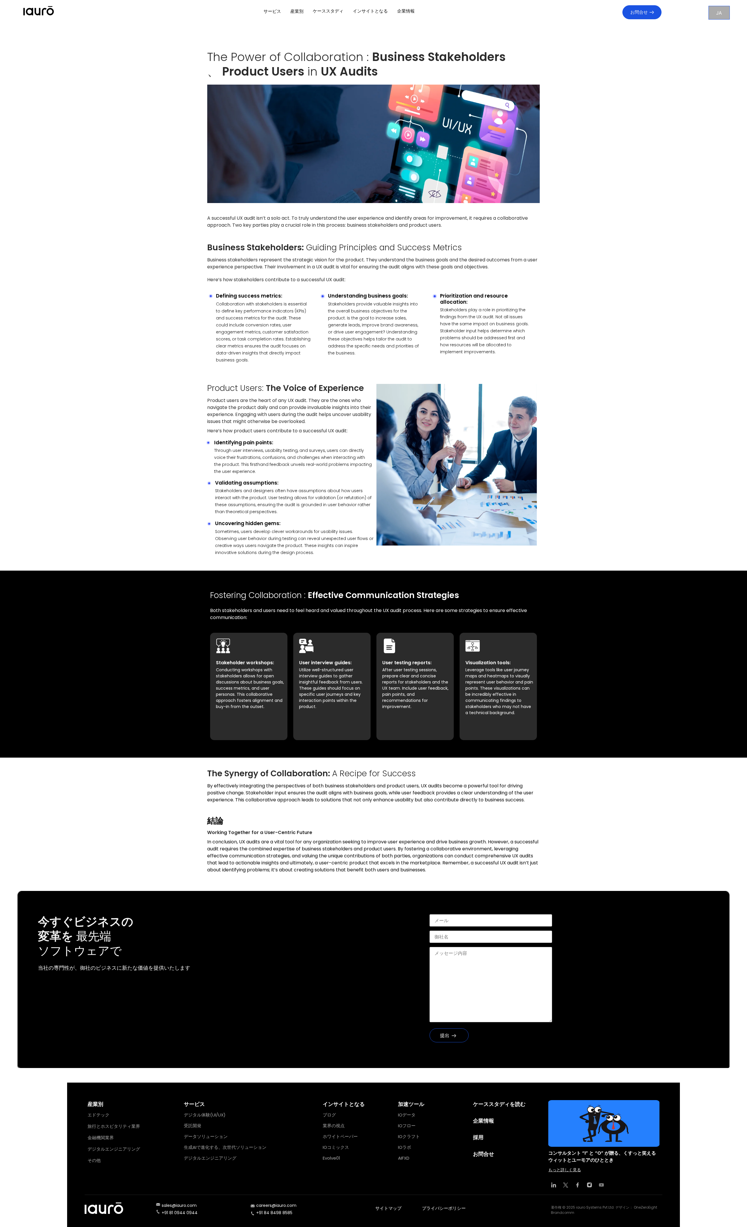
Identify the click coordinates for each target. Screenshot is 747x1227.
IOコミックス (336, 1147)
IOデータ (407, 1115)
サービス (272, 11)
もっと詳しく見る (564, 1170)
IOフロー (407, 1126)
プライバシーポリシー (444, 1208)
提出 (444, 1035)
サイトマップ (388, 1208)
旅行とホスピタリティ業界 (114, 1126)
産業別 (296, 11)
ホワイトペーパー (340, 1136)
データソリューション (206, 1136)
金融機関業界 (101, 1138)
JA (719, 13)
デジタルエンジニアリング (114, 1149)
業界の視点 (334, 1126)
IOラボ (404, 1147)
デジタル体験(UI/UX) (205, 1115)
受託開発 (192, 1126)
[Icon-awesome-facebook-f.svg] (577, 1185)
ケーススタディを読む (499, 1104)
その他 (94, 1160)
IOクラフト (409, 1136)
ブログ (329, 1115)
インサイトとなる (370, 11)
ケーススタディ (328, 11)
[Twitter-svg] (565, 1185)
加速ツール (411, 1104)
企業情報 (406, 11)
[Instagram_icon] (589, 1185)
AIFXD (403, 1158)
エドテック (98, 1115)
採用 (478, 1137)
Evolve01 (331, 1158)
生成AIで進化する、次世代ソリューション (225, 1147)
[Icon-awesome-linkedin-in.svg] (553, 1185)
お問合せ (639, 12)
